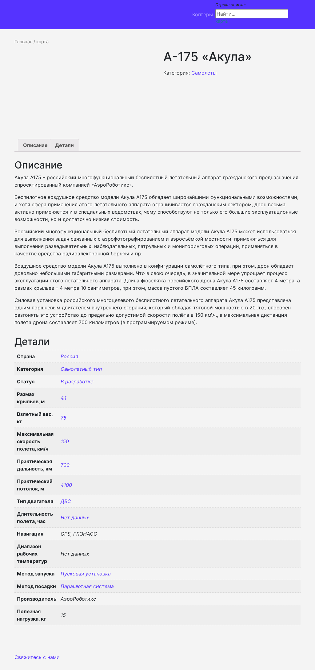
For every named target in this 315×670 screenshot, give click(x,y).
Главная (23, 42)
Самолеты (204, 73)
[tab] (35, 145)
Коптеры (202, 14)
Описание (35, 145)
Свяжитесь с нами (37, 657)
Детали (64, 145)
